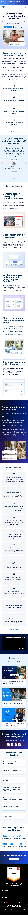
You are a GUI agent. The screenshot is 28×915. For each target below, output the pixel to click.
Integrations (5, 897)
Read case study (14, 159)
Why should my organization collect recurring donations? (12, 762)
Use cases (4, 894)
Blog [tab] (9, 661)
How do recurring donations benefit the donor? (12, 779)
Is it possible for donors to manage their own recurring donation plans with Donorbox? (11, 789)
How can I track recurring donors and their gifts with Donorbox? (12, 807)
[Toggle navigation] (25, 7)
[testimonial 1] (12, 178)
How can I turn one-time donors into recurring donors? (12, 815)
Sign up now (8, 27)
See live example (19, 27)
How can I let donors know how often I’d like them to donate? (12, 771)
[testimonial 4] (15, 178)
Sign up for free (14, 131)
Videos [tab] (19, 661)
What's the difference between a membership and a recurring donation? (12, 798)
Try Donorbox (14, 859)
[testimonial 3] (14, 178)
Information (5, 890)
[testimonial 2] (13, 178)
